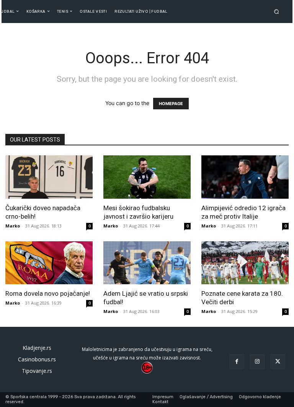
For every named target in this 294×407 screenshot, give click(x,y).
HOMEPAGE (171, 103)
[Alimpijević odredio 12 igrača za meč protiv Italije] (245, 177)
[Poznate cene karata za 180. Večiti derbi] (245, 263)
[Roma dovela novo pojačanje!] (49, 263)
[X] (277, 361)
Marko (12, 226)
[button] (278, 11)
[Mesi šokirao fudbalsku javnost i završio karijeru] (147, 177)
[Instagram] (257, 361)
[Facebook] (236, 361)
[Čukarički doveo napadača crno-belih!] (49, 177)
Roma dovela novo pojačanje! (47, 293)
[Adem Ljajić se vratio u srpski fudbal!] (147, 263)
